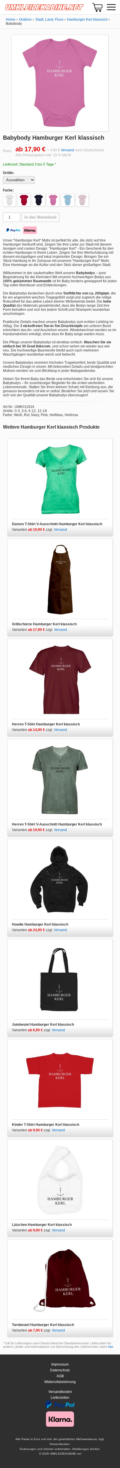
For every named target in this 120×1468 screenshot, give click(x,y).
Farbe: (8, 190)
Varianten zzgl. (33, 530)
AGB (60, 1376)
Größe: (8, 173)
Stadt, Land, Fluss (49, 19)
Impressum (60, 1364)
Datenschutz (60, 1370)
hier (110, 1346)
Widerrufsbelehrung (60, 1382)
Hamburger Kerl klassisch (87, 19)
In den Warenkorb (40, 217)
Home (10, 19)
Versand (67, 150)
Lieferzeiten (60, 1398)
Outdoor (25, 19)
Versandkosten (60, 1392)
